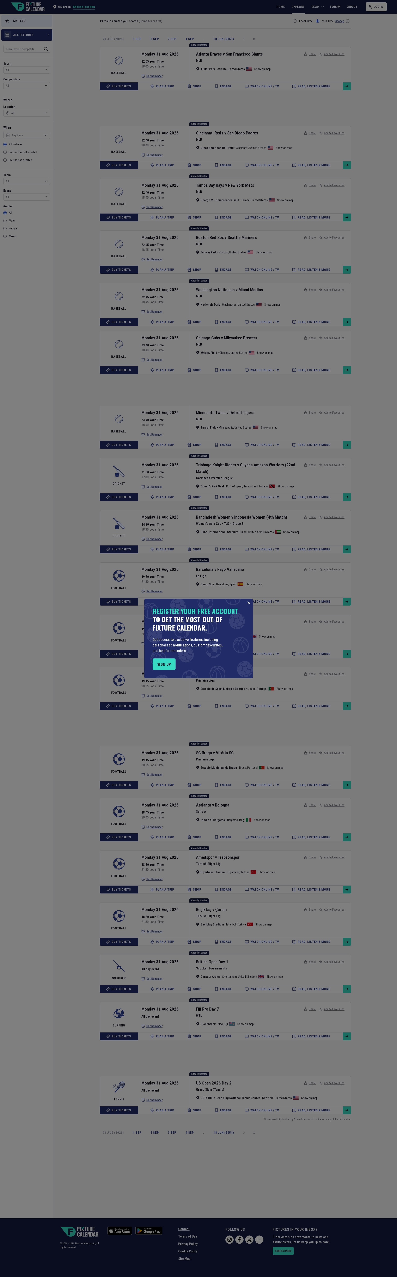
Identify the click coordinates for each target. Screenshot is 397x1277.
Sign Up (164, 664)
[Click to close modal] (248, 602)
